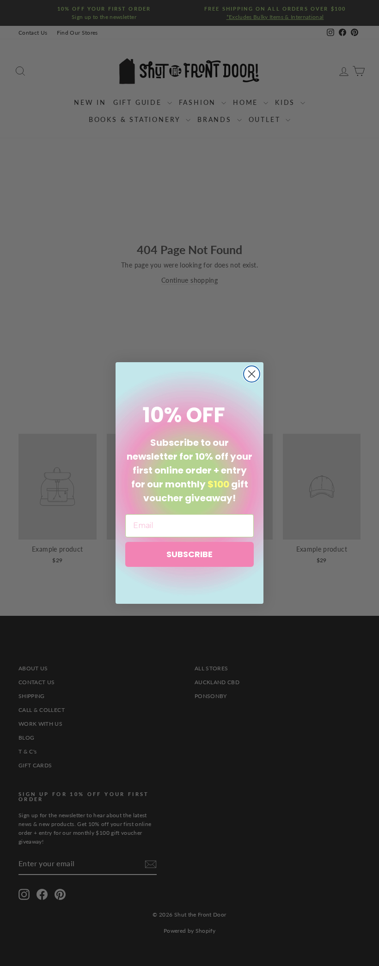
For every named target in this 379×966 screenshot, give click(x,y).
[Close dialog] (252, 374)
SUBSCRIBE (189, 554)
